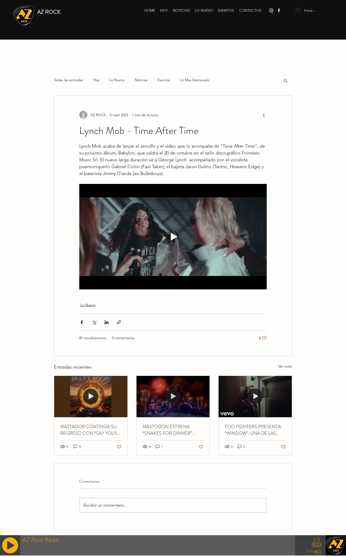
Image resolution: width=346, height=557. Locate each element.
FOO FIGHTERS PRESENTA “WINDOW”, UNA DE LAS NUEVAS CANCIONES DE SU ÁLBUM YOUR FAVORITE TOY (255, 430)
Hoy (96, 80)
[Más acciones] (264, 115)
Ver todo (285, 366)
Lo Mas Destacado (194, 80)
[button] (285, 80)
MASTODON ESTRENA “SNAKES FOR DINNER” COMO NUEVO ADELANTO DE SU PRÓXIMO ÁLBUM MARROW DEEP (171, 430)
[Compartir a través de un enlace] (119, 322)
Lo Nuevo (117, 80)
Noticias (141, 80)
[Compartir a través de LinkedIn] (106, 322)
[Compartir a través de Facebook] (81, 322)
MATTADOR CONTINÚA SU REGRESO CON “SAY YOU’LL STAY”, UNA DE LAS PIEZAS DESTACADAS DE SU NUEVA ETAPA (90, 430)
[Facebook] (278, 10)
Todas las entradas (68, 80)
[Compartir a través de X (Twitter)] (94, 322)
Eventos (164, 80)
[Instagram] (271, 10)
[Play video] (173, 236)
